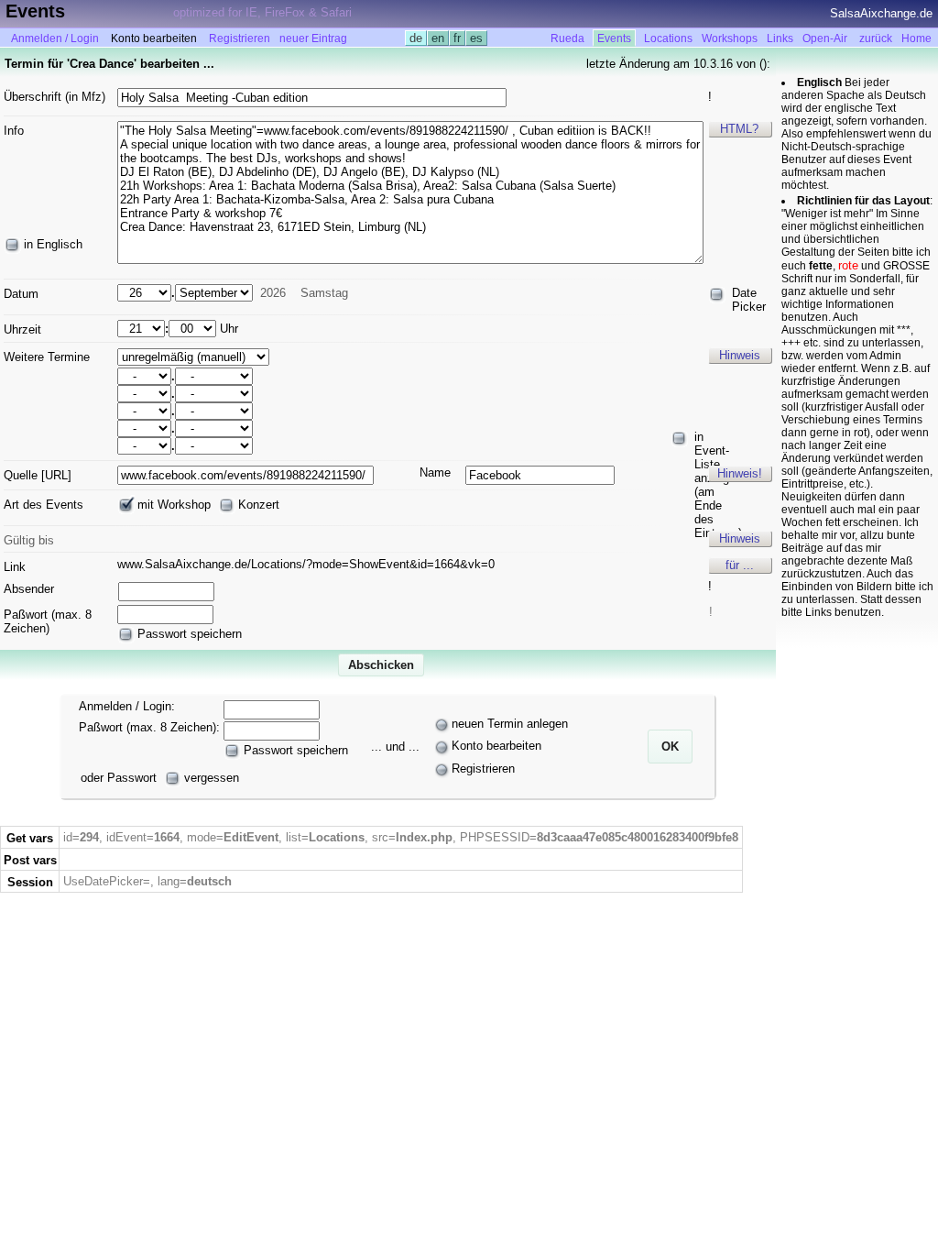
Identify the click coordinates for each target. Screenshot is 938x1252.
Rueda (567, 38)
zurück (875, 38)
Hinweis (739, 355)
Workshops (730, 38)
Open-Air (824, 38)
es (476, 38)
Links (780, 38)
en (438, 38)
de (416, 38)
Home (916, 38)
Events (614, 38)
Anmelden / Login (55, 38)
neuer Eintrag (313, 38)
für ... (739, 565)
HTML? (739, 129)
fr (457, 38)
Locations (668, 38)
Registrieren (239, 38)
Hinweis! (739, 473)
